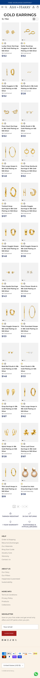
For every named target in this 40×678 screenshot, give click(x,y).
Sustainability (7, 582)
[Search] (7, 7)
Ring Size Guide (8, 549)
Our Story (5, 572)
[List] (37, 19)
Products (5, 601)
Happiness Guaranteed (11, 579)
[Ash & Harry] (20, 7)
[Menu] (2, 7)
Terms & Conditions (9, 595)
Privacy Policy (7, 598)
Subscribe (9, 633)
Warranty (5, 556)
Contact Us (6, 559)
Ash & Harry (10, 671)
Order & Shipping (8, 540)
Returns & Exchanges (10, 543)
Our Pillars (6, 575)
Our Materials (7, 546)
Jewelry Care (7, 553)
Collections (6, 605)
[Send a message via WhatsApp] (36, 674)
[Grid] (34, 19)
